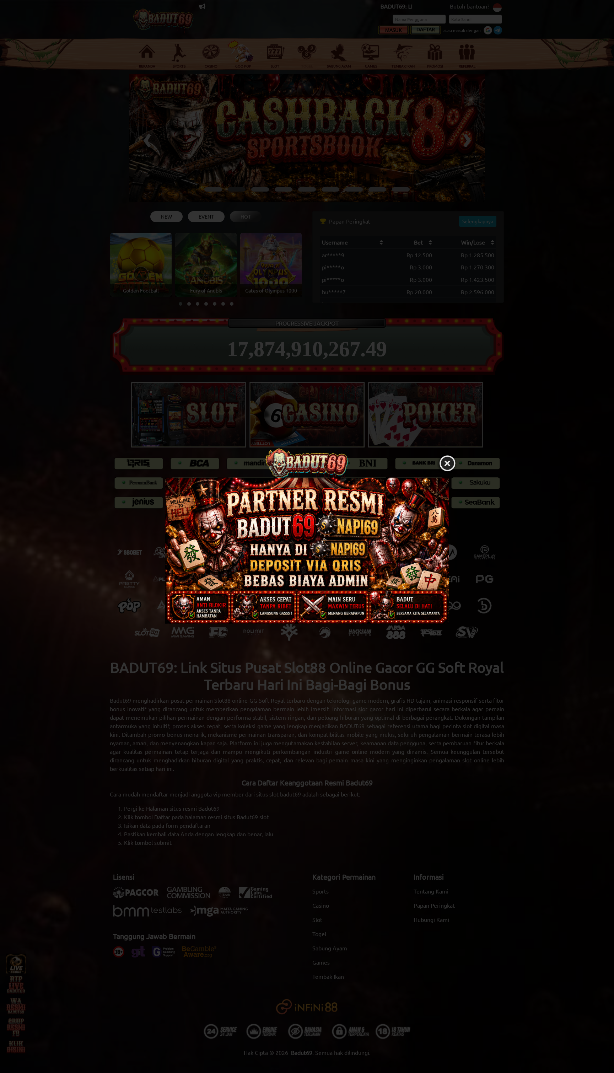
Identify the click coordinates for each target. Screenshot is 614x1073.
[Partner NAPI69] (307, 550)
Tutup (447, 463)
